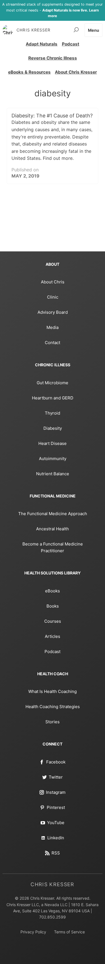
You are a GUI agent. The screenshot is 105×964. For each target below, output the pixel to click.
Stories (52, 721)
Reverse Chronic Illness (52, 58)
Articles (52, 636)
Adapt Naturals (41, 44)
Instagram (56, 792)
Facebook (56, 762)
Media (52, 327)
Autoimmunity (52, 458)
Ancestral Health (52, 528)
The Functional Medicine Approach (52, 513)
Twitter (56, 777)
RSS (56, 853)
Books (52, 606)
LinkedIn (55, 837)
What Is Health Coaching (52, 691)
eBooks (52, 591)
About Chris (52, 282)
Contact (52, 342)
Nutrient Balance (52, 473)
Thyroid (52, 413)
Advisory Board (53, 312)
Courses (52, 621)
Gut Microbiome (52, 382)
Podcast (70, 44)
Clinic (52, 297)
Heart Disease (52, 443)
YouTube (55, 822)
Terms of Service (69, 931)
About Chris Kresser (76, 72)
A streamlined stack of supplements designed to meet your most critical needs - (52, 10)
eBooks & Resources (29, 72)
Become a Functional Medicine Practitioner (52, 547)
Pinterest (56, 807)
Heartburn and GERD (52, 398)
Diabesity (52, 428)
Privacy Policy (33, 931)
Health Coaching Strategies (52, 706)
